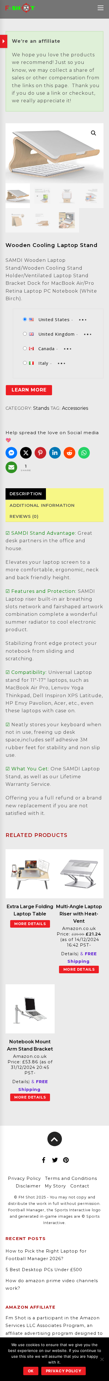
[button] (93, 133)
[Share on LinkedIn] (55, 453)
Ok (31, 1371)
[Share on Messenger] (11, 453)
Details (69, 953)
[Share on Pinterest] (40, 453)
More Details (30, 924)
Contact (79, 1186)
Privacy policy (63, 1371)
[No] (102, 1359)
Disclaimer (28, 1186)
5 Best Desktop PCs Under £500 (44, 1269)
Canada (46, 348)
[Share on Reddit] (69, 453)
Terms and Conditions (71, 1178)
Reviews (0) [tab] (24, 516)
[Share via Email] (11, 467)
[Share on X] (26, 453)
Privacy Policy (24, 1178)
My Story (55, 1186)
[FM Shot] (20, 10)
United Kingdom (56, 334)
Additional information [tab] (42, 505)
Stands (41, 408)
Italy (43, 363)
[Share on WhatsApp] (84, 453)
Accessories (75, 408)
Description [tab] (26, 493)
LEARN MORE (29, 390)
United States (54, 319)
